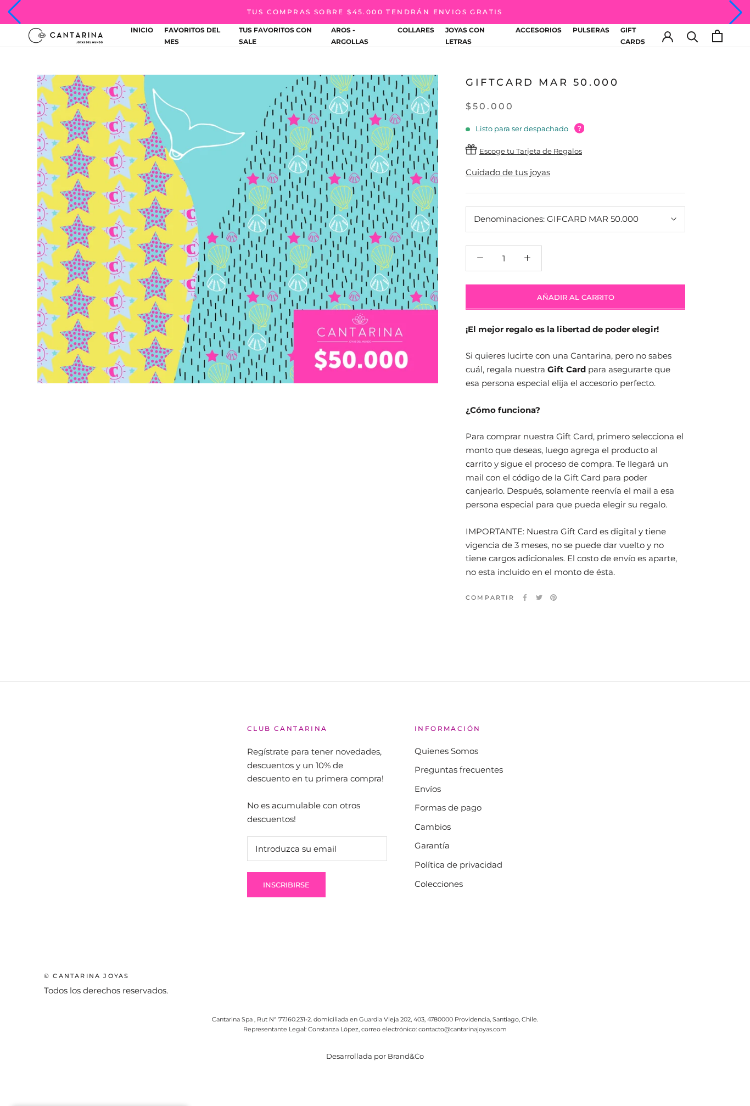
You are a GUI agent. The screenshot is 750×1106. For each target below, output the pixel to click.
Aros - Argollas (349, 36)
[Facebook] (525, 597)
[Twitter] (539, 597)
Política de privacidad (458, 864)
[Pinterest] (553, 597)
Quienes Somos (446, 751)
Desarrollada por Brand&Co (375, 1056)
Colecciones (439, 884)
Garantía (432, 845)
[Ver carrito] (717, 36)
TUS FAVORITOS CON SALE (275, 36)
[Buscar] (692, 36)
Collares (416, 30)
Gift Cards (632, 36)
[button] (14, 12)
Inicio (142, 30)
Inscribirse (286, 884)
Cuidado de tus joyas (508, 172)
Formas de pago (448, 807)
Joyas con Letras (465, 36)
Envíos (428, 789)
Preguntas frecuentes (459, 769)
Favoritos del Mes (192, 36)
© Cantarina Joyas (86, 976)
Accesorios (539, 30)
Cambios (433, 827)
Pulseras (591, 30)
